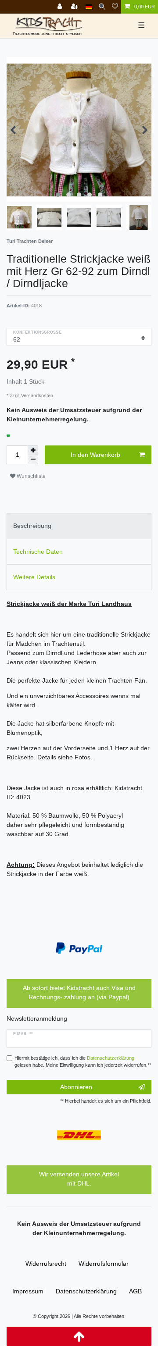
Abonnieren (76, 1086)
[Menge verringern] (33, 459)
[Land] (89, 7)
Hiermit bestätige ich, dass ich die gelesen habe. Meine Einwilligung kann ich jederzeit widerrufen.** (82, 1061)
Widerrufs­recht (45, 1263)
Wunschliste (30, 476)
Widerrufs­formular (104, 1263)
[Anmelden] (60, 7)
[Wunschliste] (115, 7)
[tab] (79, 526)
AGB (135, 1291)
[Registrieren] (75, 7)
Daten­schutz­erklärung (86, 1291)
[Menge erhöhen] (33, 450)
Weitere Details (34, 576)
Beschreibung (32, 525)
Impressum (27, 1291)
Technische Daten (38, 551)
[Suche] (102, 7)
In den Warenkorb (95, 454)
